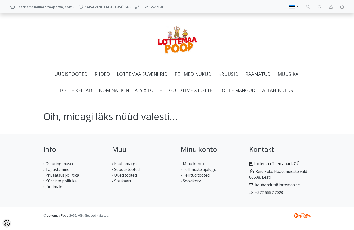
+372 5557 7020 (269, 192)
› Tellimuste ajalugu (198, 169)
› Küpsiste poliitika (60, 181)
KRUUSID (228, 74)
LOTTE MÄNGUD (237, 90)
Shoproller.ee (302, 215)
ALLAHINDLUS (277, 90)
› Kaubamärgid (125, 163)
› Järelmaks (53, 186)
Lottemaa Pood (58, 215)
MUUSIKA (288, 74)
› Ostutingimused (58, 163)
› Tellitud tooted (195, 175)
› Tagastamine (56, 169)
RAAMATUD (258, 74)
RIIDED (102, 74)
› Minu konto (192, 163)
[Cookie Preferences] (6, 223)
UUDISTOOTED (71, 74)
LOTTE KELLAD (76, 90)
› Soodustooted (126, 169)
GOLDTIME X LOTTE (190, 90)
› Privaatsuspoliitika (61, 175)
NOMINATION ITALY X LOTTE (130, 90)
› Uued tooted (124, 175)
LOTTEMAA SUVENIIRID (142, 74)
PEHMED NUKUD (193, 74)
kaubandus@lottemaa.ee (277, 184)
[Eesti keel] (293, 6)
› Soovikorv (191, 181)
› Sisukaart (121, 181)
